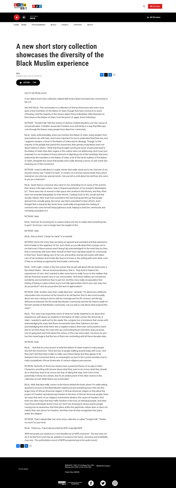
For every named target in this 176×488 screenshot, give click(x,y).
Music (53, 25)
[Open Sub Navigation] (28, 25)
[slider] (27, 17)
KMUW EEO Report (103, 466)
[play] (17, 17)
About (90, 25)
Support (78, 25)
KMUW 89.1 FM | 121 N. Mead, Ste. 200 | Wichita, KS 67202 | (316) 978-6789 (79, 466)
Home (16, 25)
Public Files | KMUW (72, 472)
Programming (38, 25)
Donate (156, 6)
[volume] (24, 17)
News (24, 25)
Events (65, 25)
